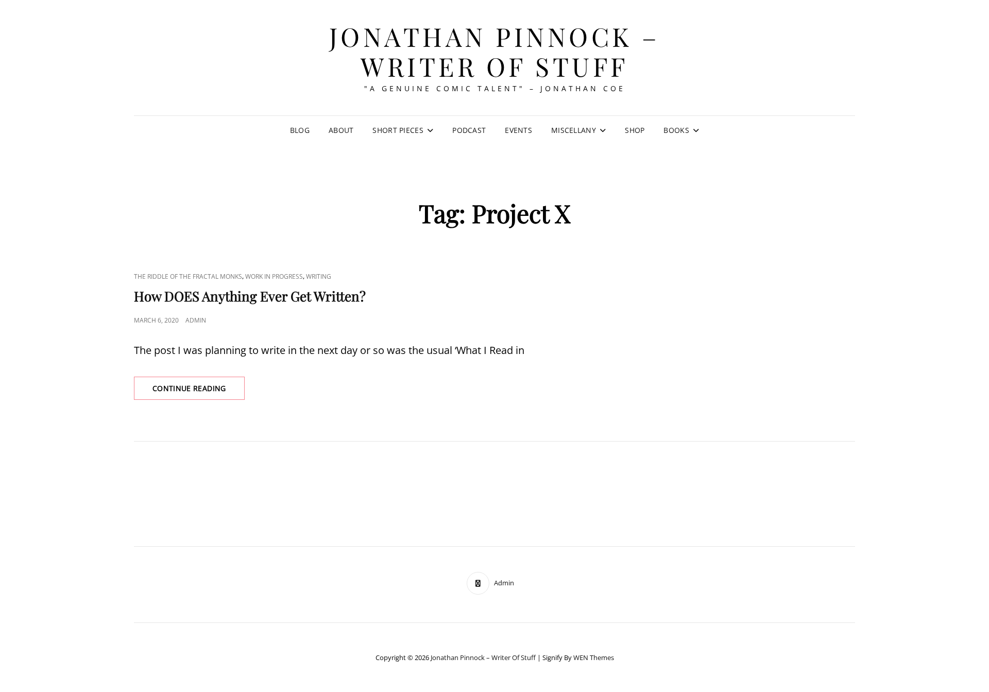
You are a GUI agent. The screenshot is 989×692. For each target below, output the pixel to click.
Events (518, 130)
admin (195, 320)
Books (676, 130)
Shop (634, 130)
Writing (318, 276)
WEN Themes (593, 657)
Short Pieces (397, 130)
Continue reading (198, 391)
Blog (300, 130)
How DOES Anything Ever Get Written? (250, 296)
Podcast (469, 130)
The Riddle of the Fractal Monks (188, 276)
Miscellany (573, 130)
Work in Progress (274, 276)
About (341, 130)
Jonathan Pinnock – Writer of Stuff (494, 51)
